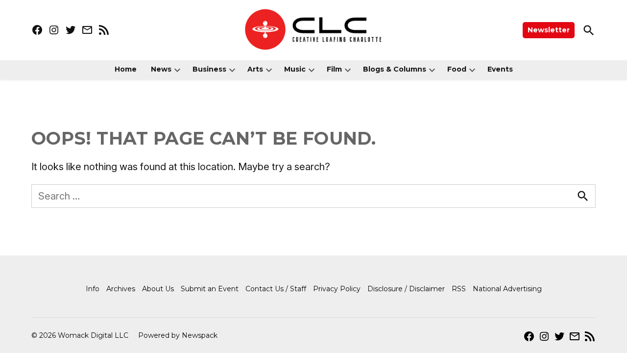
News (161, 69)
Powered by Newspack (177, 335)
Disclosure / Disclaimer (406, 288)
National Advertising (507, 288)
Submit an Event (210, 288)
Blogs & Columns (394, 69)
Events (500, 69)
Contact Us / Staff (275, 288)
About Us (158, 288)
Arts (255, 69)
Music (295, 69)
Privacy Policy (337, 288)
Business (209, 69)
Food (456, 69)
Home (126, 69)
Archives (120, 288)
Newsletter (549, 29)
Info (92, 288)
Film (334, 69)
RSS (459, 288)
